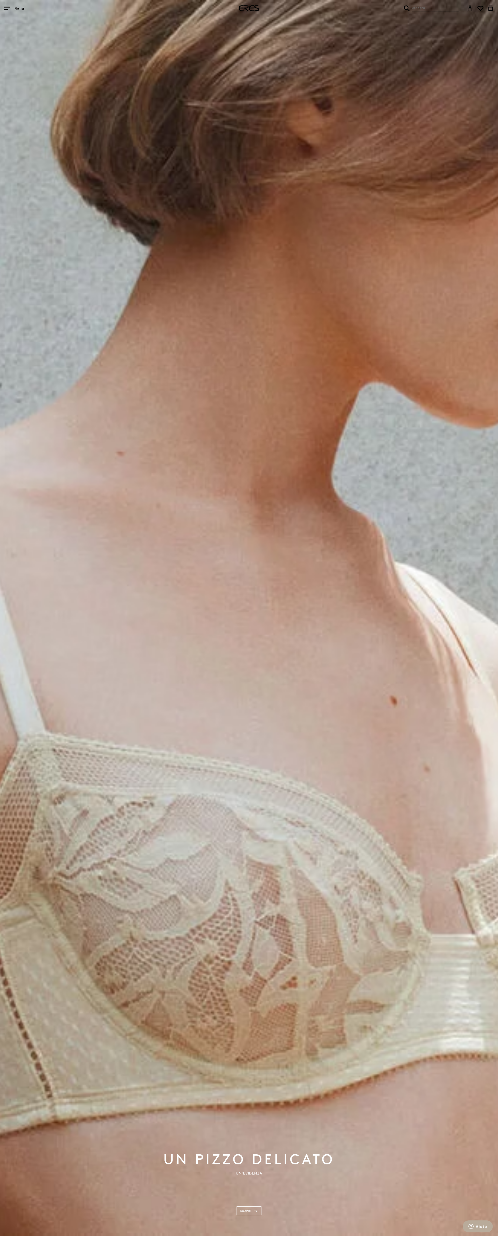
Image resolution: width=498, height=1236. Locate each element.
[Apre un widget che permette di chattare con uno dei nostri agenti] (478, 1226)
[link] (470, 8)
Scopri (246, 1211)
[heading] (249, 8)
